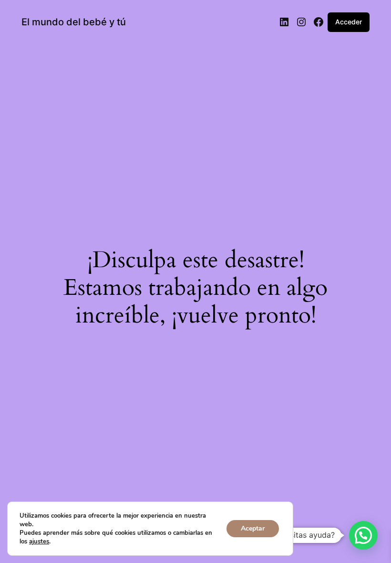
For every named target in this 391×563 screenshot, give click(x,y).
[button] (363, 535)
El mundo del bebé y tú (73, 22)
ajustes (39, 541)
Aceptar (253, 528)
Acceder (348, 22)
